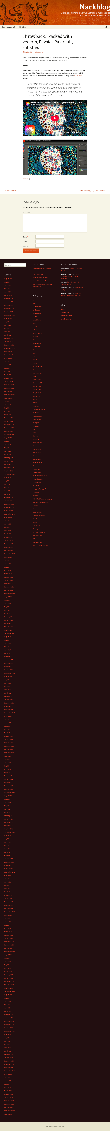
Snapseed (36, 506)
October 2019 (8, 550)
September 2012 (9, 832)
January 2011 (8, 898)
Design (35, 363)
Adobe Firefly (37, 307)
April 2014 (7, 769)
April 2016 (7, 690)
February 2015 (8, 736)
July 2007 (7, 1038)
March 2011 (7, 892)
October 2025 (8, 312)
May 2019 (7, 567)
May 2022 (7, 448)
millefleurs (78, 76)
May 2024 (7, 368)
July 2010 (7, 918)
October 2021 (8, 471)
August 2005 (8, 1114)
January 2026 (8, 302)
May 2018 (7, 607)
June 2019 (7, 564)
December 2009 (9, 942)
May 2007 (7, 1044)
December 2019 (9, 544)
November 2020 (9, 507)
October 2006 (8, 1068)
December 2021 (9, 464)
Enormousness (37, 373)
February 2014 (8, 776)
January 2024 (8, 381)
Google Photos (37, 393)
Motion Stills (37, 449)
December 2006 (9, 1061)
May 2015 (7, 726)
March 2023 (7, 415)
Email (25, 241)
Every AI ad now (38, 274)
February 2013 (8, 816)
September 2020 (9, 514)
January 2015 (8, 739)
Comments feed (66, 316)
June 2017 (7, 643)
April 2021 (7, 491)
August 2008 (8, 995)
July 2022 (7, 441)
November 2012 (9, 826)
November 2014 (9, 746)
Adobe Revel (37, 313)
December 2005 (9, 1101)
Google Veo (36, 396)
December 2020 (9, 504)
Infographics (37, 419)
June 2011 (7, 882)
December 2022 (9, 424)
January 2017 (8, 660)
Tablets (35, 519)
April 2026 (7, 292)
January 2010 (8, 938)
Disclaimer (22, 27)
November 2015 (9, 706)
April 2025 (7, 332)
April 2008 (7, 1008)
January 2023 (8, 421)
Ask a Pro (36, 330)
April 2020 (7, 531)
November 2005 (9, 1104)
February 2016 (8, 696)
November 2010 (9, 905)
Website (26, 246)
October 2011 (8, 869)
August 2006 (8, 1074)
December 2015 (9, 703)
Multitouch (36, 456)
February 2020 (8, 537)
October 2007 (8, 1028)
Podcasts (36, 486)
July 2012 (7, 839)
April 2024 (7, 371)
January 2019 (8, 580)
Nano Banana (37, 459)
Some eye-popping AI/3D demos (93, 190)
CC (33, 340)
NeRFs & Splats (38, 462)
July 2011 (7, 879)
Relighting (36, 492)
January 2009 (8, 978)
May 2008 (7, 1005)
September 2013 (9, 792)
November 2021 (9, 468)
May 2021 (7, 487)
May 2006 (7, 1084)
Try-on (35, 522)
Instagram (36, 423)
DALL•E (35, 360)
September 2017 (9, 633)
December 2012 (9, 822)
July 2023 (7, 401)
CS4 (34, 350)
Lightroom (36, 436)
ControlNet (36, 346)
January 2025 (8, 342)
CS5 (34, 353)
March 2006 (7, 1091)
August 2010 (8, 915)
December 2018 (9, 584)
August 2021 (8, 478)
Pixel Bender (37, 482)
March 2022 (7, 454)
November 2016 (9, 666)
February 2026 (8, 299)
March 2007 (7, 1051)
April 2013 (7, 809)
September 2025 (9, 315)
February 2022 (8, 458)
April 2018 (7, 610)
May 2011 (7, 885)
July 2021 (7, 481)
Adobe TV (36, 317)
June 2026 (7, 285)
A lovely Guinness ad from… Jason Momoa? (70, 276)
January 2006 (8, 1097)
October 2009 (8, 948)
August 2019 (8, 557)
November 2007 (9, 1024)
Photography (37, 472)
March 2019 (7, 574)
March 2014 (7, 773)
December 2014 (9, 743)
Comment (27, 212)
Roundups (36, 496)
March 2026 (7, 295)
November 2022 (9, 428)
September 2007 (9, 1031)
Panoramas (36, 469)
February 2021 (8, 497)
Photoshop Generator (40, 476)
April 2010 (7, 928)
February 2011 (8, 895)
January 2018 (8, 620)
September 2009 (9, 952)
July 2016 (7, 680)
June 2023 (7, 405)
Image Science (37, 416)
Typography (36, 525)
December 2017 (9, 623)
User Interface (37, 535)
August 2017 (8, 637)
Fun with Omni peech (39, 281)
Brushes (35, 336)
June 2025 (7, 325)
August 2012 (8, 836)
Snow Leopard (37, 512)
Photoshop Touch (38, 479)
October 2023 (8, 391)
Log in (63, 309)
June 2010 (7, 922)
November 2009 (9, 945)
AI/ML (34, 323)
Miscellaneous (37, 443)
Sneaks (35, 509)
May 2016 (7, 686)
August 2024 (8, 358)
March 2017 (7, 653)
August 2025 (8, 318)
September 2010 (9, 912)
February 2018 (8, 617)
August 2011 (8, 875)
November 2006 (9, 1064)
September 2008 (9, 991)
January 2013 (8, 819)
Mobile (35, 446)
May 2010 (7, 925)
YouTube (26, 179)
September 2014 (9, 753)
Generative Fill (37, 383)
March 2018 (7, 613)
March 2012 (7, 852)
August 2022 (8, 438)
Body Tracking (37, 333)
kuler (34, 433)
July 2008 (7, 998)
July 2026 (7, 282)
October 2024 (8, 352)
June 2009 (7, 961)
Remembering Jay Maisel (41, 277)
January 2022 (8, 461)
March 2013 (7, 812)
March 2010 (7, 932)
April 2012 (7, 849)
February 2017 (8, 657)
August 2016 (8, 676)
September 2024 (9, 355)
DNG (34, 370)
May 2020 (7, 527)
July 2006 (7, 1077)
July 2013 (7, 799)
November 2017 (9, 627)
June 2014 (7, 763)
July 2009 (7, 958)
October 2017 (8, 630)
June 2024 (7, 365)
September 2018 (9, 594)
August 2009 (8, 955)
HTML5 (35, 403)
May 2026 (7, 289)
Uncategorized (37, 529)
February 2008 (8, 1015)
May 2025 (7, 328)
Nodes (35, 466)
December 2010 (9, 902)
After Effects (37, 320)
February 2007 (8, 1054)
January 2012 (8, 859)
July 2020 (7, 521)
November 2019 (9, 547)
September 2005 (9, 1111)
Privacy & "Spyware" (39, 489)
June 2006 (7, 1081)
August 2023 (8, 398)
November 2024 (9, 348)
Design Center (37, 366)
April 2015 (7, 729)
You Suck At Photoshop (40, 545)
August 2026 (8, 279)
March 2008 (7, 1011)
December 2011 (9, 862)
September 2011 (9, 872)
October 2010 (8, 908)
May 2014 (7, 766)
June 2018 (7, 603)
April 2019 (7, 570)
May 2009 (7, 965)
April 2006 (7, 1087)
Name (25, 237)
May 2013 (7, 806)
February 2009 (8, 975)
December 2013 (9, 782)
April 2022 (7, 451)
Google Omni (37, 390)
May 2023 (7, 408)
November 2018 (9, 587)
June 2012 (7, 842)
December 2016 (9, 663)
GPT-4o (35, 399)
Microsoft (36, 439)
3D (33, 300)
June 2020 (7, 524)
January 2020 (8, 540)
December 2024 (9, 345)
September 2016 (9, 673)
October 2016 (8, 670)
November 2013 (9, 786)
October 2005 (8, 1107)
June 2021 (7, 484)
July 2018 (7, 600)
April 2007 (7, 1048)
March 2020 (7, 534)
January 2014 (8, 779)
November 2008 (9, 985)
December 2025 (9, 305)
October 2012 (8, 829)
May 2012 (7, 845)
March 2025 (7, 335)
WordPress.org (66, 319)
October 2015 (8, 710)
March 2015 (7, 733)
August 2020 (8, 517)
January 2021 (8, 501)
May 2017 (7, 647)
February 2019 (8, 577)
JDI (34, 429)
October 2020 (8, 511)
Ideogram (36, 406)
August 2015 (8, 716)
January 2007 (8, 1058)
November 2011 (9, 865)
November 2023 (9, 388)
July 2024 (7, 361)
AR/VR (35, 327)
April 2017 (7, 650)
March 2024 (7, 375)
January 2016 (8, 700)
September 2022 (9, 434)
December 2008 (9, 981)
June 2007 (7, 1041)
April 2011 (7, 889)
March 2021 (7, 494)
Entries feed (65, 312)
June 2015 (7, 723)
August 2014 (8, 756)
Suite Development (39, 515)
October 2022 (8, 431)
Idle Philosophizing (39, 409)
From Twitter (37, 380)
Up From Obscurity (39, 532)
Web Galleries (37, 542)
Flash (34, 376)
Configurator (37, 343)
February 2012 (8, 855)
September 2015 (9, 713)
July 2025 (7, 322)
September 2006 (9, 1071)
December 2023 (9, 385)
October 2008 (8, 988)
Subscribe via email (8, 27)
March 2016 (7, 693)
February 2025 (8, 338)
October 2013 (8, 789)
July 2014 (7, 759)
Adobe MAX (36, 310)
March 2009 (7, 971)
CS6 (34, 356)
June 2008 (7, 1001)
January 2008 (8, 1018)
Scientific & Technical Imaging (42, 499)
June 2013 (7, 802)
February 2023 (8, 418)
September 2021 (9, 474)
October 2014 (8, 749)
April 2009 (7, 968)
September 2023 (9, 395)
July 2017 (7, 640)
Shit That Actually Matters (41, 502)
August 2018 (8, 597)
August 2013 (8, 796)
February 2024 (8, 378)
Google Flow (37, 386)
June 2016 (7, 683)
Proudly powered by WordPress (55, 1127)
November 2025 (9, 308)
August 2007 (8, 1034)
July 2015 (7, 719)
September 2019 (9, 554)
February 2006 (8, 1094)
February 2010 (8, 935)
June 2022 (7, 444)
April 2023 (7, 411)
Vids (34, 539)
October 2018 (8, 590)
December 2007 (9, 1021)
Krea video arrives (11, 190)
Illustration (39, 52)
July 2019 (7, 560)
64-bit (34, 303)
